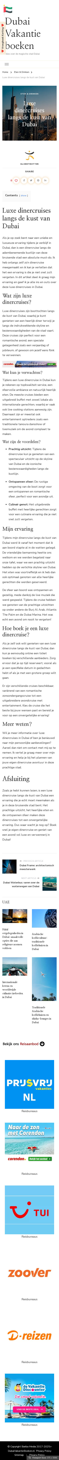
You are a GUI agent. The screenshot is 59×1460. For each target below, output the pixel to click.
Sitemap (19, 1455)
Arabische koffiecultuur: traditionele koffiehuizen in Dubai (40, 941)
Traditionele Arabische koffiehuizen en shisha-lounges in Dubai (41, 1015)
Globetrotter (29, 164)
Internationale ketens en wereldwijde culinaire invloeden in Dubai (12, 989)
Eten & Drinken (30, 94)
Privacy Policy (43, 1451)
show (23, 195)
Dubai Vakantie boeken (23, 34)
